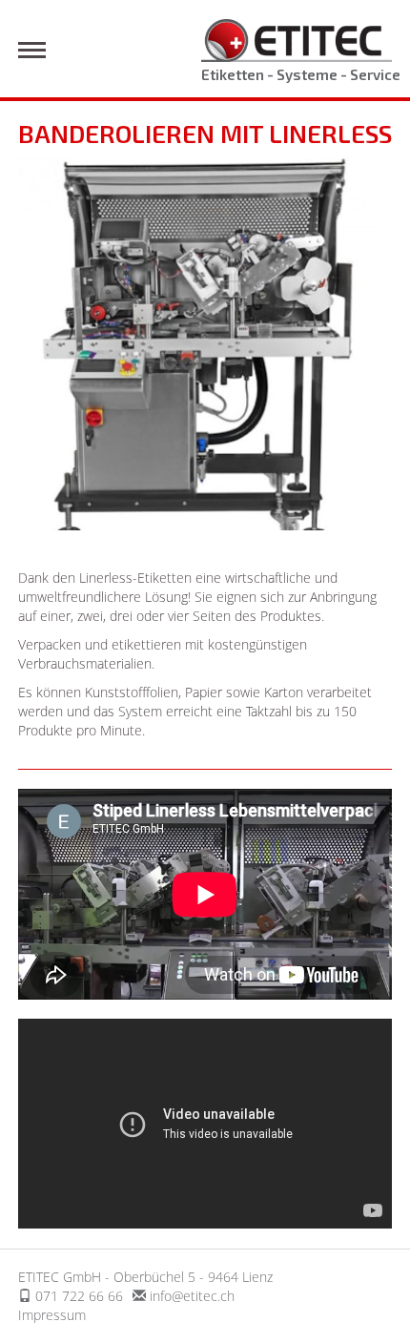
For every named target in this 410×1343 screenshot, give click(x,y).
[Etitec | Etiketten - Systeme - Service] (296, 39)
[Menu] (32, 50)
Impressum (52, 1315)
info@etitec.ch (192, 1296)
